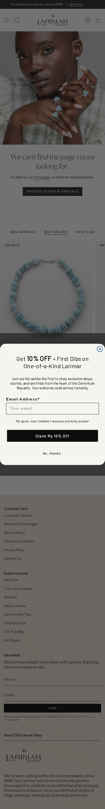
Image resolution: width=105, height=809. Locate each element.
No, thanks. (52, 453)
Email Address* (23, 399)
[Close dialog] (100, 349)
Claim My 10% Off (53, 436)
